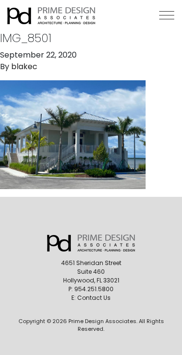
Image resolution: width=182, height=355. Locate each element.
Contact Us (94, 298)
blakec (24, 66)
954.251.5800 (94, 289)
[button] (167, 15)
